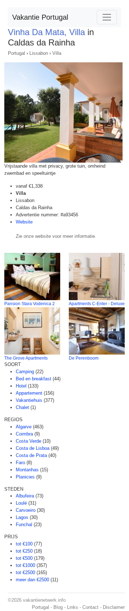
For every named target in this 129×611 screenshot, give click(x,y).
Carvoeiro (25, 510)
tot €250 (24, 551)
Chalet (22, 407)
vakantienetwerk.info (44, 600)
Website (24, 222)
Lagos (22, 517)
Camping (25, 371)
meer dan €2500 (32, 579)
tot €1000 (25, 565)
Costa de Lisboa (32, 448)
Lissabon (38, 53)
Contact (90, 607)
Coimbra (24, 434)
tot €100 (24, 544)
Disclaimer (114, 607)
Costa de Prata (31, 455)
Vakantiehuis (29, 400)
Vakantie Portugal (40, 17)
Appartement (29, 393)
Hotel (21, 386)
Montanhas (27, 469)
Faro (20, 462)
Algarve (24, 426)
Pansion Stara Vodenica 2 (29, 303)
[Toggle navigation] (107, 17)
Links (72, 607)
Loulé (21, 503)
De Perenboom (84, 358)
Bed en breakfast (33, 378)
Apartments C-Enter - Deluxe (97, 303)
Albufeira (25, 496)
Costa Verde (28, 441)
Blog (58, 607)
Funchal (24, 524)
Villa (56, 53)
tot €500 (24, 558)
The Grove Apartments (26, 358)
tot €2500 (25, 572)
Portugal (16, 53)
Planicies (25, 477)
